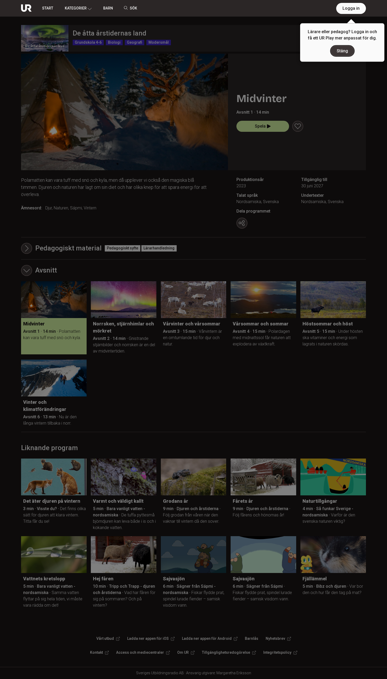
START (47, 8)
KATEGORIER (76, 8)
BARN (108, 8)
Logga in (351, 8)
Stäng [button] (342, 50)
